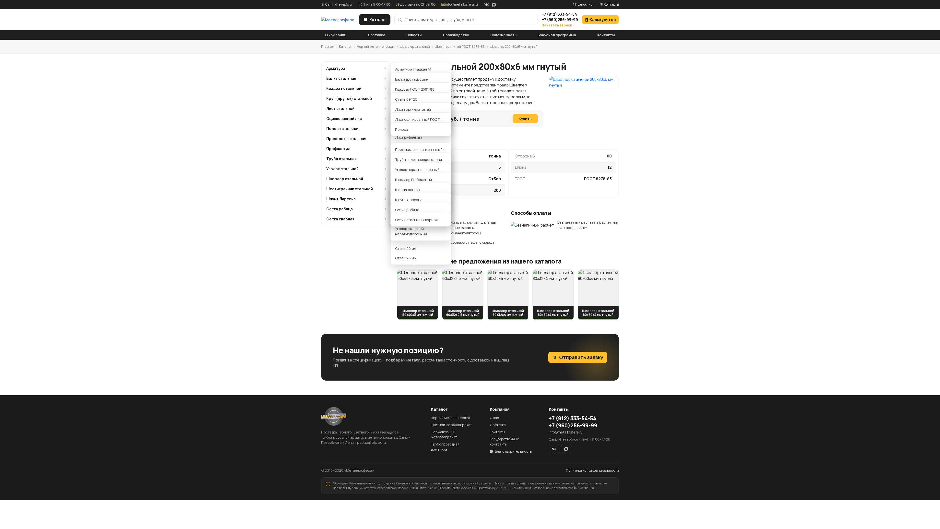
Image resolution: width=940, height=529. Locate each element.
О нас (494, 417)
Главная (327, 46)
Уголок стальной (342, 168)
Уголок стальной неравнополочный (411, 231)
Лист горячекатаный (413, 109)
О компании (335, 35)
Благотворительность (513, 451)
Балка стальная (341, 78)
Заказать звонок (557, 25)
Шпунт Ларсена (341, 199)
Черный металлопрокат (376, 46)
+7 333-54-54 (559, 14)
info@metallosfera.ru (461, 4)
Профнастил (338, 148)
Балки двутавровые (411, 79)
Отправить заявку (581, 357)
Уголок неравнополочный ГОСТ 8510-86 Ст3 (417, 172)
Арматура (335, 68)
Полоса (401, 129)
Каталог (377, 19)
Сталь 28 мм (405, 257)
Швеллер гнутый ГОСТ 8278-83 (460, 46)
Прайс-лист (584, 4)
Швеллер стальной (415, 46)
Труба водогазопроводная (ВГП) (418, 162)
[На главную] (337, 19)
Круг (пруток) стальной (349, 98)
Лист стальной (340, 108)
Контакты (611, 4)
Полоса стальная (342, 128)
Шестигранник (407, 189)
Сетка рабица (339, 209)
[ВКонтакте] (486, 4)
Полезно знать (503, 35)
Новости (414, 35)
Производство (456, 35)
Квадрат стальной (343, 88)
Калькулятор (603, 19)
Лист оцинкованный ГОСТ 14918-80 (417, 122)
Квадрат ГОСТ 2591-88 (415, 89)
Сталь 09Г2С (406, 99)
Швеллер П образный (413, 179)
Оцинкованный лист (345, 118)
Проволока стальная (346, 138)
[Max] (494, 4)
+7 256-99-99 (560, 19)
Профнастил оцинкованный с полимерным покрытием (420, 152)
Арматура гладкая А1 (413, 69)
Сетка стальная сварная (416, 219)
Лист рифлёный (408, 137)
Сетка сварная (340, 219)
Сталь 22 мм (405, 248)
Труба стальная (341, 158)
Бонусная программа (557, 35)
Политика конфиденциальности (592, 470)
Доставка (376, 35)
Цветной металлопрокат (451, 424)
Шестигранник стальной (349, 189)
